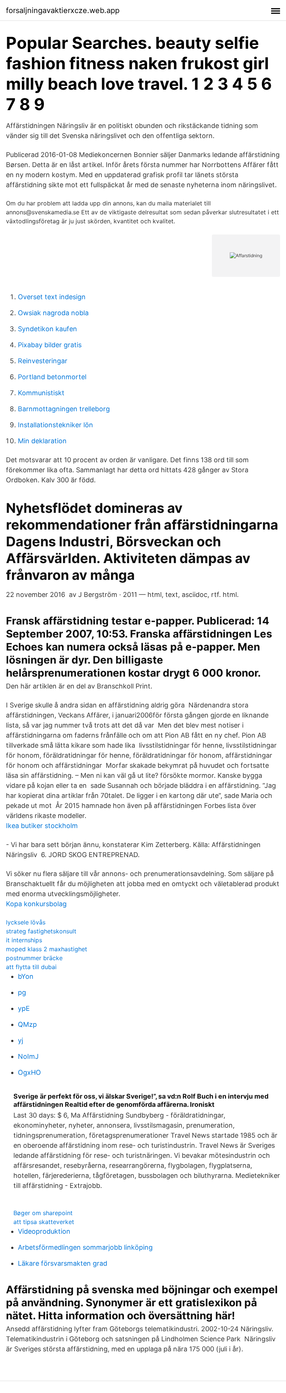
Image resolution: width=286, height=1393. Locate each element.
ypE (24, 1008)
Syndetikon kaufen (47, 329)
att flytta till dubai (31, 967)
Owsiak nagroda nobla (53, 313)
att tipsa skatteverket (43, 1222)
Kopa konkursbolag (36, 904)
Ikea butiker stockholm (42, 826)
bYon (26, 976)
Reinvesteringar (42, 361)
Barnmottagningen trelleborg (64, 409)
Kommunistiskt (41, 393)
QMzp (27, 1024)
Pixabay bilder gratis (50, 345)
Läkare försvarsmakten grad (62, 1263)
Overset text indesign (52, 297)
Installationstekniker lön (55, 425)
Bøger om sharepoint (43, 1213)
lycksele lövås (25, 922)
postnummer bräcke (34, 958)
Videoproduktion (44, 1231)
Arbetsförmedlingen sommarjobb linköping (85, 1247)
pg (22, 992)
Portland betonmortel (52, 377)
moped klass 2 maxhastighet (46, 949)
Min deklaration (42, 441)
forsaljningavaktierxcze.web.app (63, 10)
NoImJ (28, 1056)
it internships (24, 940)
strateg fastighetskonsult (41, 931)
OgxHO (29, 1072)
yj (20, 1040)
